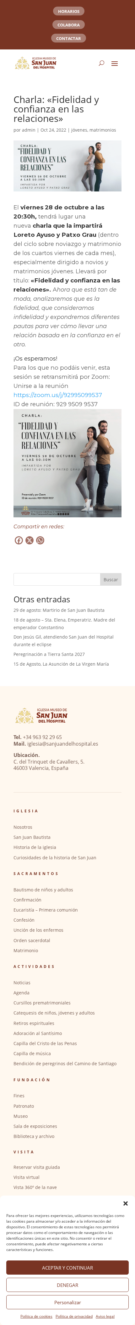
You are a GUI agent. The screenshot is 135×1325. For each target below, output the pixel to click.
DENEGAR (67, 1285)
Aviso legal (105, 1316)
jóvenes (79, 130)
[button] (125, 1203)
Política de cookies (36, 1316)
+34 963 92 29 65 (42, 737)
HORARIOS (68, 11)
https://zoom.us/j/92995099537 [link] (58, 395)
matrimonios (102, 130)
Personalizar (67, 1302)
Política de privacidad (74, 1316)
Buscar (111, 580)
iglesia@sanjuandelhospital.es (62, 743)
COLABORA (68, 25)
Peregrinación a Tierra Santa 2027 (49, 654)
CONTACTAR (68, 38)
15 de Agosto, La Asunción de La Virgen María (61, 664)
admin (28, 130)
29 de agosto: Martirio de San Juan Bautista (59, 610)
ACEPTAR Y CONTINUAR (67, 1268)
